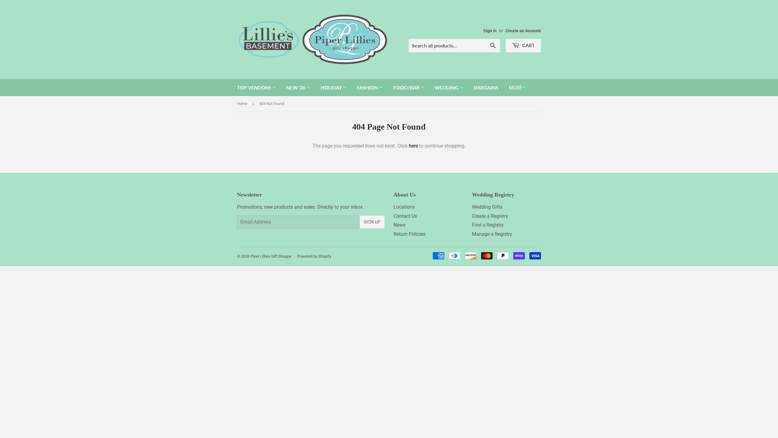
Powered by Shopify (314, 256)
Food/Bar (407, 87)
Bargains (486, 87)
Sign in (490, 30)
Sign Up (372, 221)
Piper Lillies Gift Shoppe (270, 256)
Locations (404, 207)
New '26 (296, 87)
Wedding (447, 87)
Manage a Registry (492, 234)
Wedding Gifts (487, 207)
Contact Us (405, 216)
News (399, 225)
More (515, 88)
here (413, 146)
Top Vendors (254, 87)
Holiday (332, 87)
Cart (528, 45)
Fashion (368, 87)
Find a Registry (488, 225)
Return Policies (409, 234)
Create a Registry (490, 216)
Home (242, 103)
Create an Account (523, 30)
